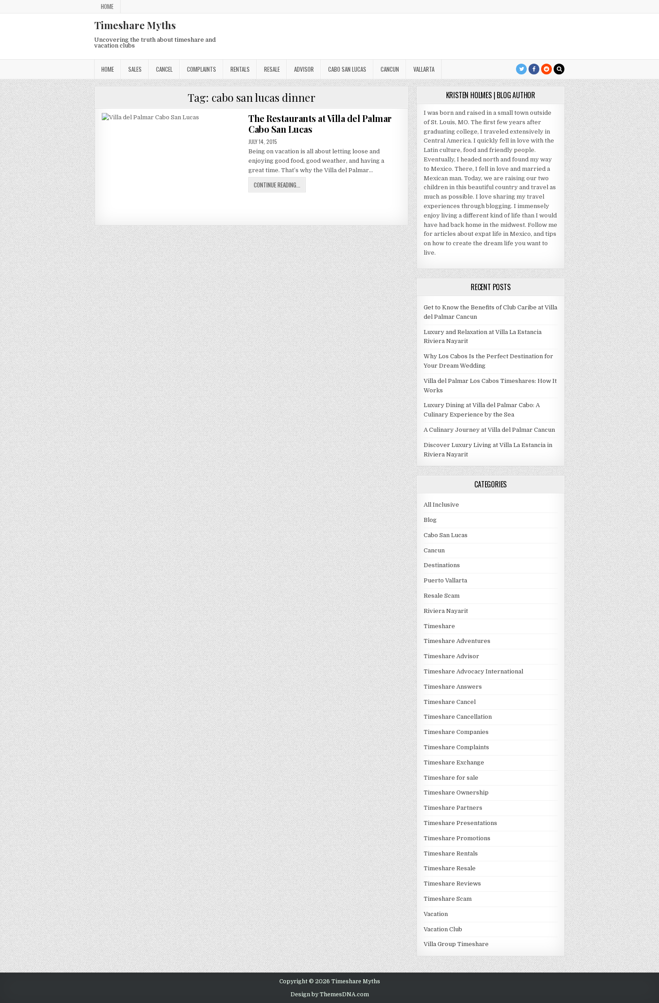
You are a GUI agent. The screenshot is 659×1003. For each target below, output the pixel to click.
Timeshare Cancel (450, 702)
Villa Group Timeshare (456, 944)
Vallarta (423, 69)
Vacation (436, 914)
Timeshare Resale (450, 868)
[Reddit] (546, 69)
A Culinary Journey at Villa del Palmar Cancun (489, 429)
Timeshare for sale (451, 777)
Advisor (304, 69)
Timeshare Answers (453, 686)
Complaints (201, 69)
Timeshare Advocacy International (473, 671)
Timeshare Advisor (451, 656)
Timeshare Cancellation (458, 716)
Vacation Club (443, 929)
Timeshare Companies (456, 732)
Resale (272, 69)
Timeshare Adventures (457, 641)
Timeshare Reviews (452, 883)
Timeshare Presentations (460, 823)
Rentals (240, 69)
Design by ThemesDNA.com (329, 994)
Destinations (442, 565)
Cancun (390, 69)
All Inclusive (441, 504)
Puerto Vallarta (445, 580)
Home (107, 6)
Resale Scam (442, 595)
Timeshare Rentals (451, 853)
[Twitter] (521, 69)
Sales (135, 69)
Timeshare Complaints (456, 747)
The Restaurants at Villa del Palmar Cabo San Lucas (320, 123)
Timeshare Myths (135, 25)
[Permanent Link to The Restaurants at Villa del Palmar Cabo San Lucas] (172, 165)
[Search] (559, 69)
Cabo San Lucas (347, 69)
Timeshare (439, 626)
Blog (430, 520)
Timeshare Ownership (456, 792)
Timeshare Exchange (454, 762)
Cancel (164, 69)
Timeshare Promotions (457, 838)
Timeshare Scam (448, 898)
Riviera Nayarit (446, 611)
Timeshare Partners (453, 807)
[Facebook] (534, 69)
